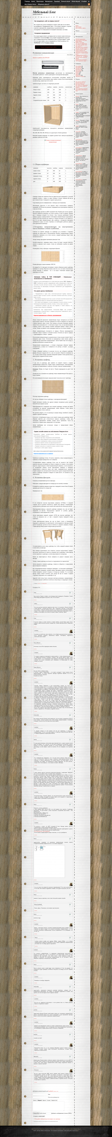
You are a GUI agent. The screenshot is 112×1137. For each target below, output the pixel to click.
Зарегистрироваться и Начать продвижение (47, 315)
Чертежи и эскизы (80, 76)
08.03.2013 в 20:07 (38, 987)
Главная (27, 1)
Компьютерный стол (80, 50)
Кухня (77, 54)
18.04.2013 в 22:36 (38, 1035)
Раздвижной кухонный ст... (82, 55)
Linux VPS (78, 131)
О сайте (84, 1)
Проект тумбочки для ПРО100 (41, 57)
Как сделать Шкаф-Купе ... (82, 43)
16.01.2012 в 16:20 (39, 653)
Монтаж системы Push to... (82, 48)
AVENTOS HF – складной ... (82, 56)
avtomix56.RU (79, 139)
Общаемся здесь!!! (43, 4)
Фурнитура (40, 1)
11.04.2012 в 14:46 (38, 740)
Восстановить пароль (81, 28)
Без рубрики (78, 66)
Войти (77, 25)
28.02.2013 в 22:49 (39, 905)
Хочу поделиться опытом (81, 88)
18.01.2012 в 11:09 (39, 683)
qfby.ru (77, 1130)
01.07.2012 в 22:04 (38, 770)
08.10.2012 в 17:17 (38, 805)
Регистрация (78, 26)
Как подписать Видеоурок (82, 85)
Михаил (77, 96)
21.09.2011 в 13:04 (38, 619)
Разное (77, 73)
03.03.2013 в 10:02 (38, 915)
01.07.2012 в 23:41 (39, 793)
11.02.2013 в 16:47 (38, 839)
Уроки (33, 1)
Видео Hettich (79, 41)
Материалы (49, 1)
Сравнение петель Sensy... (82, 51)
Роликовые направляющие (82, 52)
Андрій (77, 126)
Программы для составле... (82, 47)
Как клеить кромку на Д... (81, 44)
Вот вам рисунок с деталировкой (42, 831)
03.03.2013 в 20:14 (39, 925)
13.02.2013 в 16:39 (39, 884)
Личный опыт (65, 1)
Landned (50, 1091)
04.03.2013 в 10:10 (39, 938)
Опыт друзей (76, 1)
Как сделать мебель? (81, 81)
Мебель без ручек (80, 42)
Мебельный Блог (44, 12)
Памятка (57, 1)
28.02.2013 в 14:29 (38, 895)
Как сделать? (79, 46)
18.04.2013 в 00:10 (39, 1023)
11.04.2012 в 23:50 (39, 755)
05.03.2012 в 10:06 (39, 728)
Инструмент (78, 67)
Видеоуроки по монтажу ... (82, 40)
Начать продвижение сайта (48, 47)
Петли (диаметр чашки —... (82, 60)
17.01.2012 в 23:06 (38, 668)
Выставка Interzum (80, 84)
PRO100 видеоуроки (80, 39)
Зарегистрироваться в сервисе (43, 453)
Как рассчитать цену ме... (82, 57)
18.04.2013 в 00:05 (38, 1011)
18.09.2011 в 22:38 (38, 593)
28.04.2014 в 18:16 (38, 1057)
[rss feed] (89, 4)
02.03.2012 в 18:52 (38, 716)
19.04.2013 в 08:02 (39, 1045)
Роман (77, 104)
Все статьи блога (30, 4)
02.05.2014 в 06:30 (39, 1071)
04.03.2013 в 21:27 (38, 965)
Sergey (77, 112)
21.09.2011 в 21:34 (39, 631)
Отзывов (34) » (44, 583)
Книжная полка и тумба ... (82, 49)
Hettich (77, 58)
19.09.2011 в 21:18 (39, 604)
